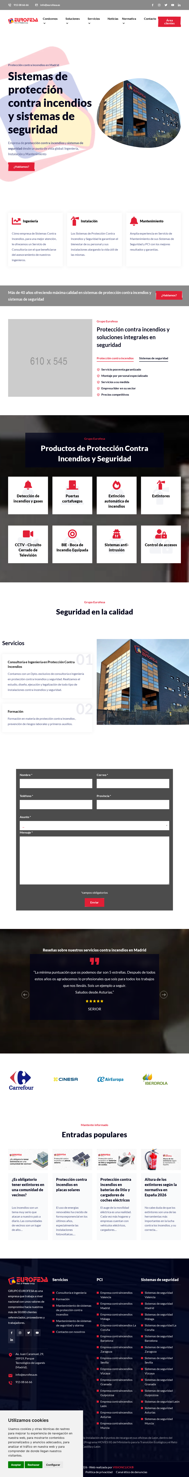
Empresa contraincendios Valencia (116, 1295)
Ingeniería (30, 221)
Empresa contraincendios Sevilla (116, 1360)
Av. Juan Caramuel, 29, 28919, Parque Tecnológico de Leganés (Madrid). (30, 1360)
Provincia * (104, 796)
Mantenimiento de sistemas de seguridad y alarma (73, 1323)
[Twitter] (166, 5)
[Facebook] (152, 5)
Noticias (113, 18)
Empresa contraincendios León (116, 1404)
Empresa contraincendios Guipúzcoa (116, 1393)
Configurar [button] (53, 1464)
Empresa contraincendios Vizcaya (116, 1371)
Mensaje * (26, 832)
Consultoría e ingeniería (71, 1292)
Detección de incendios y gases (28, 498)
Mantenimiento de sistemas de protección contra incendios (73, 1310)
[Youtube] (172, 5)
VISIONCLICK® (123, 1467)
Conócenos (50, 18)
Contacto (150, 18)
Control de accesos (161, 545)
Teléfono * (26, 796)
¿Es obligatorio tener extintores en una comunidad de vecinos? (28, 1187)
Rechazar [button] (33, 1464)
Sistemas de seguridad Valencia (159, 1295)
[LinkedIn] (179, 5)
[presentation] (25, 994)
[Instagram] (159, 5)
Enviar (94, 902)
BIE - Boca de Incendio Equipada (72, 547)
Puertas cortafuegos (72, 498)
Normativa (129, 18)
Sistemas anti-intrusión (117, 547)
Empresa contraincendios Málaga (116, 1317)
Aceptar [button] (16, 1464)
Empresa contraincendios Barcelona (116, 1338)
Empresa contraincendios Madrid (116, 1306)
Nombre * (26, 775)
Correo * (102, 775)
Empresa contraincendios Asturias (116, 1415)
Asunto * (25, 817)
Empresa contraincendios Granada (116, 1382)
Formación (15, 711)
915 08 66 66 (21, 5)
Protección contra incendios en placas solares (71, 1184)
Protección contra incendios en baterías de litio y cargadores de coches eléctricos (115, 1189)
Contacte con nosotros (70, 1331)
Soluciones (73, 18)
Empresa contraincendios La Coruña (118, 1327)
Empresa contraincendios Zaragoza (116, 1349)
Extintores (161, 496)
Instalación (89, 221)
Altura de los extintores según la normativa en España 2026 (161, 1187)
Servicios (94, 18)
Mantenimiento (151, 221)
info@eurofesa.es (50, 5)
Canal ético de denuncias (131, 1472)
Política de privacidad (99, 1472)
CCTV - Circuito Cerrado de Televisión (28, 550)
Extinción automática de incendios (116, 501)
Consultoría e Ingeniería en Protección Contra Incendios (41, 664)
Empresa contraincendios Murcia (116, 1425)
